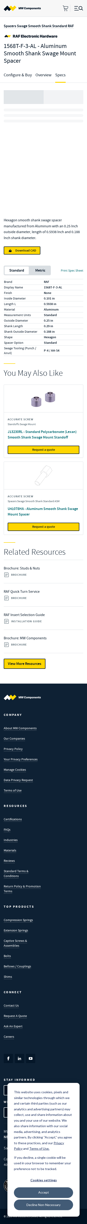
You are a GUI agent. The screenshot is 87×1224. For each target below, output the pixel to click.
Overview (43, 75)
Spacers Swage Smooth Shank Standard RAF (39, 26)
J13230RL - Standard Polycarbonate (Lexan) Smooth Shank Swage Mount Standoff (42, 434)
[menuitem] (22, 8)
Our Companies (14, 738)
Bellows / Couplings (17, 966)
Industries (11, 840)
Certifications (13, 819)
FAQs (7, 829)
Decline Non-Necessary (43, 1205)
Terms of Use (13, 790)
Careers (9, 1036)
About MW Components (20, 728)
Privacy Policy (13, 749)
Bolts (7, 956)
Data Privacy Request (18, 780)
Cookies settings (43, 1180)
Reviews (9, 861)
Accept (43, 1192)
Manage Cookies (15, 770)
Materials (10, 850)
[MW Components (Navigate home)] (22, 697)
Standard (16, 270)
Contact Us (11, 1005)
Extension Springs (16, 930)
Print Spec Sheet (72, 270)
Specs (60, 75)
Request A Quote (15, 1016)
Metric (40, 270)
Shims (8, 977)
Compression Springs (18, 920)
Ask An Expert (13, 1026)
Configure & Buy (18, 75)
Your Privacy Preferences (21, 759)
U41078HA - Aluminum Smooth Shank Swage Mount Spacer (43, 511)
